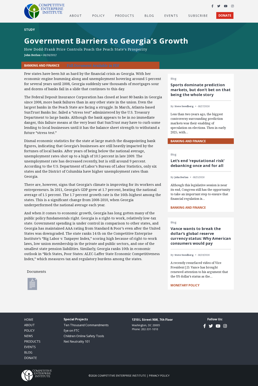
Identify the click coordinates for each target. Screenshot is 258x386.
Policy (29, 330)
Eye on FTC (71, 330)
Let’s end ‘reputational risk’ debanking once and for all (197, 163)
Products (32, 341)
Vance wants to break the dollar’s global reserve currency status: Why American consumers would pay (201, 236)
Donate (30, 358)
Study (29, 30)
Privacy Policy (159, 375)
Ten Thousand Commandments (86, 325)
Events (171, 15)
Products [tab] (124, 15)
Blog (149, 15)
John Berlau (32, 55)
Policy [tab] (98, 15)
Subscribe (198, 15)
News (28, 336)
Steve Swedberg (184, 106)
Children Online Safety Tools (84, 336)
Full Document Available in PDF (93, 65)
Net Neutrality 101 (77, 341)
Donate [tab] (225, 15)
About (29, 325)
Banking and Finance (188, 141)
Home (28, 320)
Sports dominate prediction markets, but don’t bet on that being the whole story (201, 89)
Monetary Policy (185, 285)
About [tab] (76, 15)
